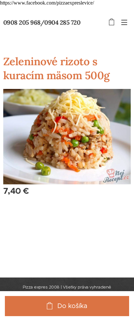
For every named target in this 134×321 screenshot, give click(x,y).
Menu (124, 22)
